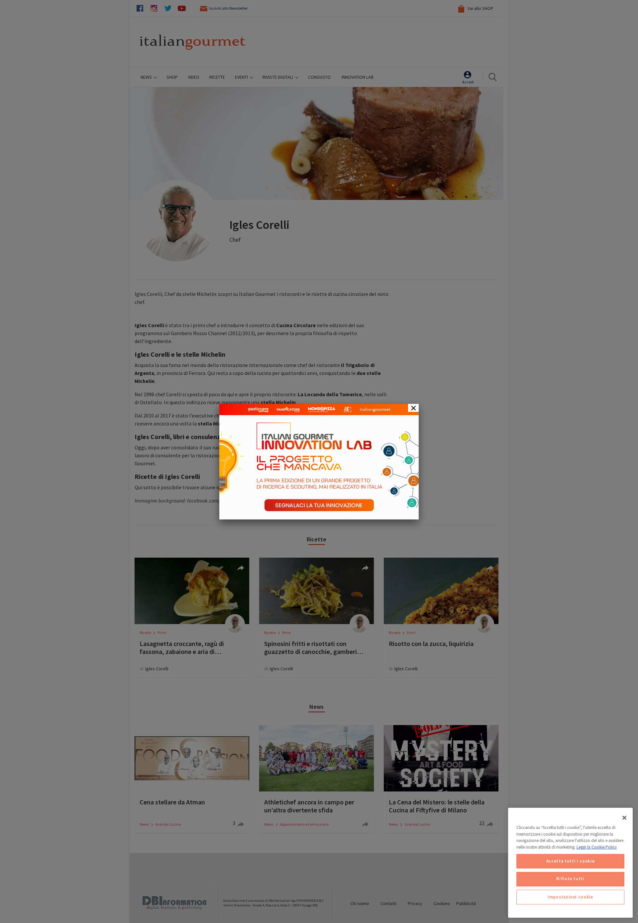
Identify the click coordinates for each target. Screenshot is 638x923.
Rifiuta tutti (570, 879)
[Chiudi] (624, 817)
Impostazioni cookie (570, 897)
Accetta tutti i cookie (570, 861)
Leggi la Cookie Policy (597, 847)
